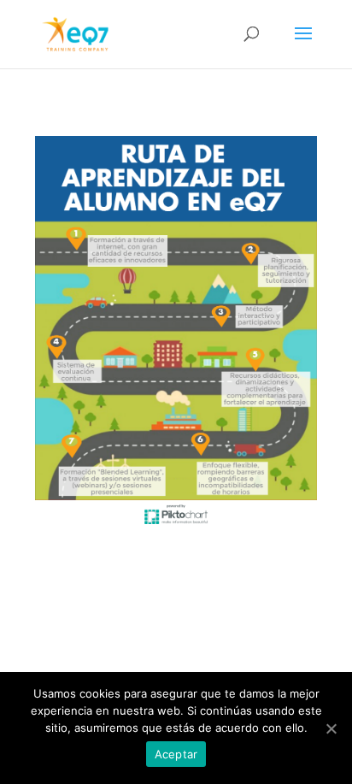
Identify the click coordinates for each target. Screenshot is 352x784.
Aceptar (176, 754)
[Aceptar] (330, 728)
